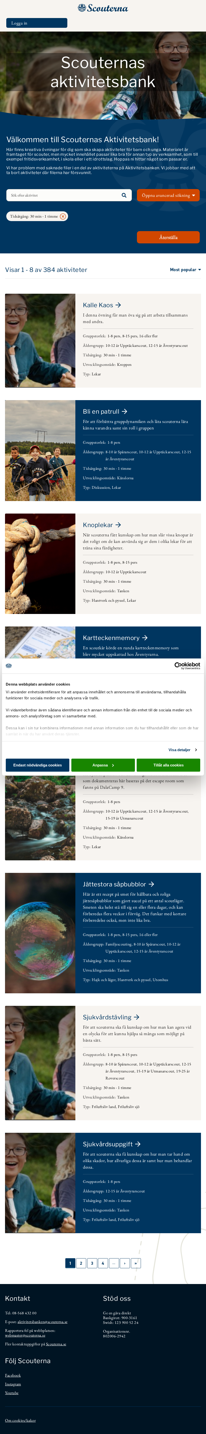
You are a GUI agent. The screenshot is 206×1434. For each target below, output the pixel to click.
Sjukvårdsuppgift (108, 1144)
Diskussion (101, 487)
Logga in (19, 23)
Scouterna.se (56, 1344)
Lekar (96, 374)
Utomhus (160, 979)
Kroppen (124, 364)
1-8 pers (114, 336)
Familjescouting (119, 944)
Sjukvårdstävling (107, 1017)
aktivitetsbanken (31, 1321)
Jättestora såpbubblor (114, 884)
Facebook (13, 1375)
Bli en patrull (101, 411)
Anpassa (100, 765)
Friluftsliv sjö (129, 1106)
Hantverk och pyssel (108, 600)
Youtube (12, 1392)
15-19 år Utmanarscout (124, 818)
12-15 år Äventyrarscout (168, 345)
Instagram (13, 1384)
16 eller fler (148, 336)
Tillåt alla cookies (168, 765)
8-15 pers (129, 336)
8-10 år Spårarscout (121, 451)
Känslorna (125, 478)
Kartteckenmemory (111, 638)
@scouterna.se (56, 1321)
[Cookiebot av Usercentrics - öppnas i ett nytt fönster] (178, 666)
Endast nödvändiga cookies (37, 765)
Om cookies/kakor (20, 1420)
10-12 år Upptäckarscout (126, 345)
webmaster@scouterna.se (25, 1335)
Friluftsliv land (104, 1106)
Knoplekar (98, 525)
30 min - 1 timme (117, 355)
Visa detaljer (179, 750)
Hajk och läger (104, 979)
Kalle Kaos (98, 305)
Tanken (123, 590)
